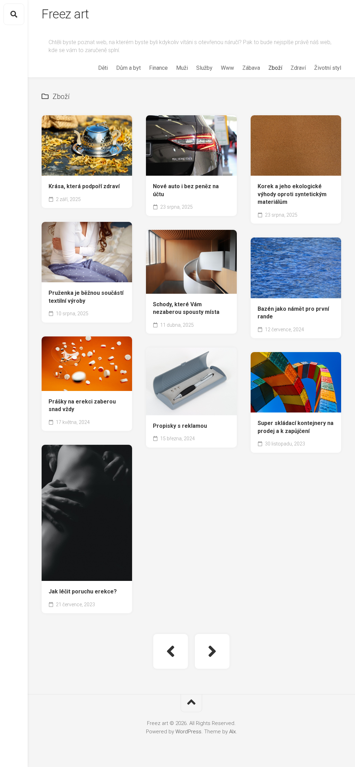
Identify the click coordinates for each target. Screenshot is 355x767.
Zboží (275, 68)
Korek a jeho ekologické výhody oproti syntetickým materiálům (292, 194)
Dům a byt (128, 68)
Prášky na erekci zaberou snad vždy (82, 405)
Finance (158, 68)
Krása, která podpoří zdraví (84, 186)
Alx (232, 731)
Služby (204, 68)
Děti (103, 68)
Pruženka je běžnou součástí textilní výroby (86, 297)
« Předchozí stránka (170, 651)
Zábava (251, 68)
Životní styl (327, 68)
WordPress (188, 731)
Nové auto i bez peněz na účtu (186, 190)
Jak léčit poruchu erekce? (83, 591)
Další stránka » (212, 651)
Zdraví (298, 68)
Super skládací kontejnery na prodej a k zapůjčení (296, 427)
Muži (182, 68)
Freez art (65, 14)
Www (227, 68)
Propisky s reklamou (180, 426)
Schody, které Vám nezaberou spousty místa (186, 308)
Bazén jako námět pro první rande (293, 313)
